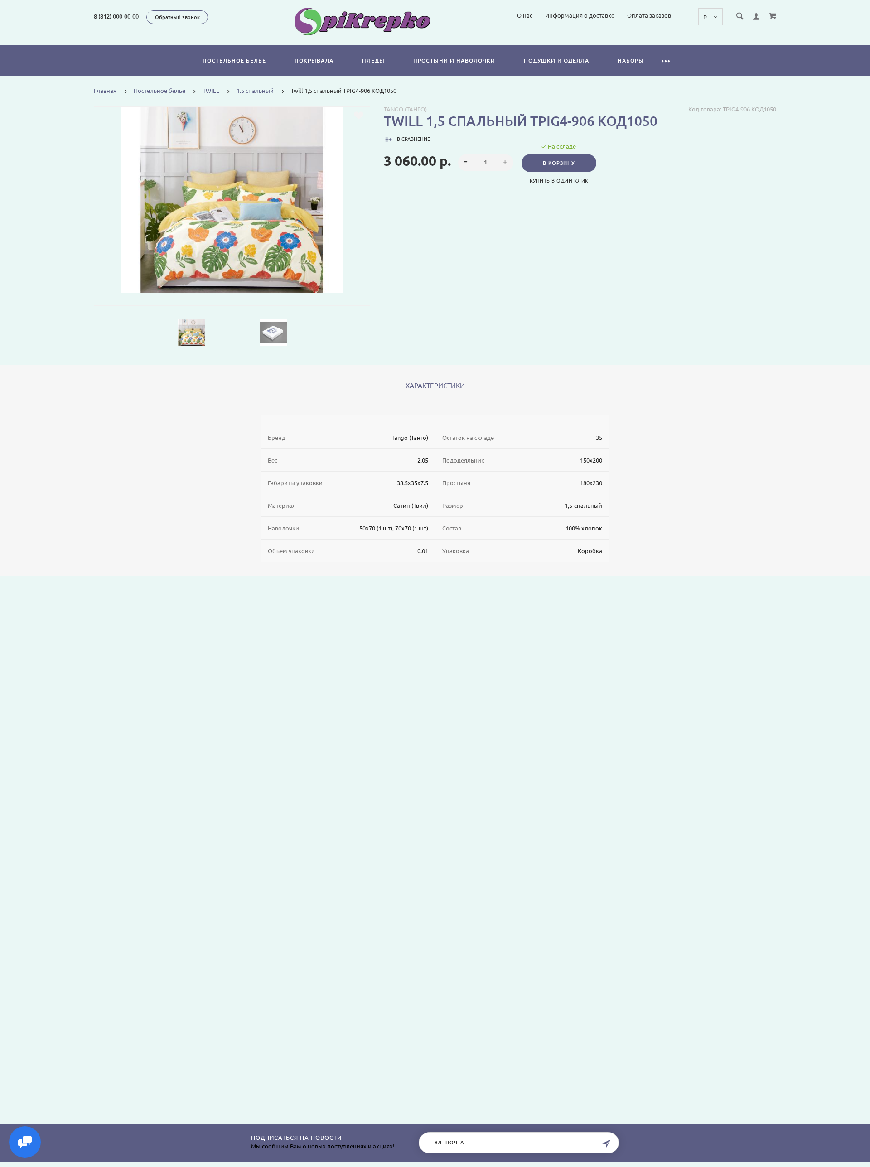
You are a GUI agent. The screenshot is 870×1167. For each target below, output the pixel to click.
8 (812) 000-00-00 (116, 16)
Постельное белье (234, 60)
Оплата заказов (649, 15)
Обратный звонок (177, 17)
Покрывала (314, 60)
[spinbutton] (486, 162)
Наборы (631, 60)
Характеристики (435, 386)
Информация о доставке (579, 15)
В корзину (559, 163)
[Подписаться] (606, 1144)
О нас (524, 15)
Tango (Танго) (405, 109)
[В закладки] (358, 115)
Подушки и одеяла (556, 60)
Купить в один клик (559, 180)
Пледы (373, 60)
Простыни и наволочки (454, 60)
